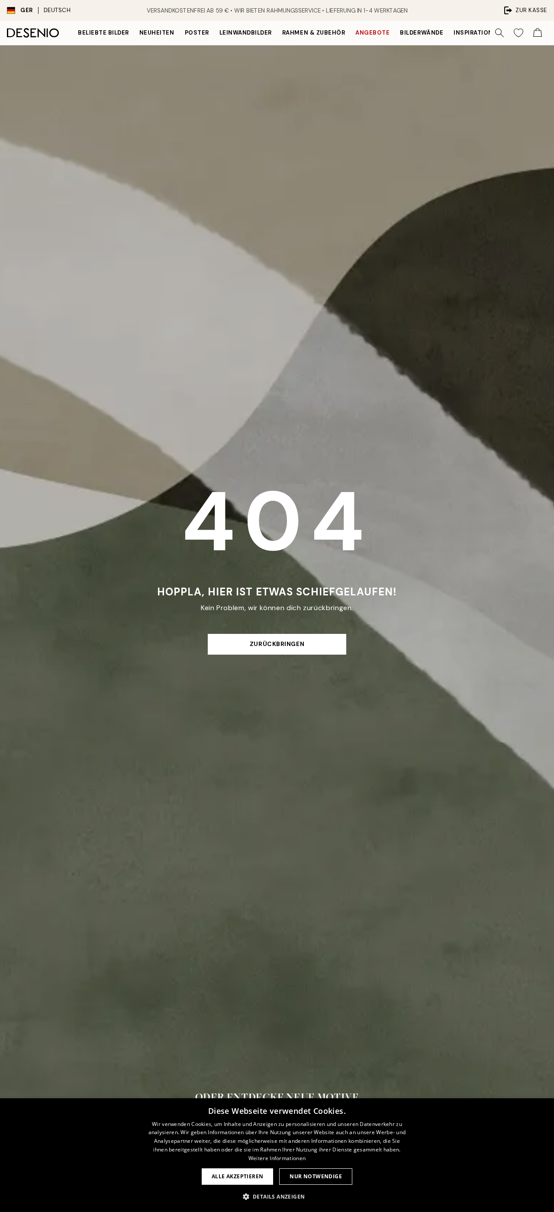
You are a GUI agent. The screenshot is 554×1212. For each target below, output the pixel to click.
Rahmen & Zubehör (313, 32)
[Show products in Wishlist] (518, 32)
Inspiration (473, 32)
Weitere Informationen (277, 1158)
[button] (277, 1196)
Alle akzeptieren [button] (237, 1176)
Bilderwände (421, 32)
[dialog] (277, 1155)
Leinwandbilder (245, 32)
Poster (197, 32)
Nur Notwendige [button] (316, 1176)
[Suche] (499, 33)
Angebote (372, 32)
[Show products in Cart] (537, 32)
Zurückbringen (277, 644)
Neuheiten (156, 32)
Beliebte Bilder (103, 32)
